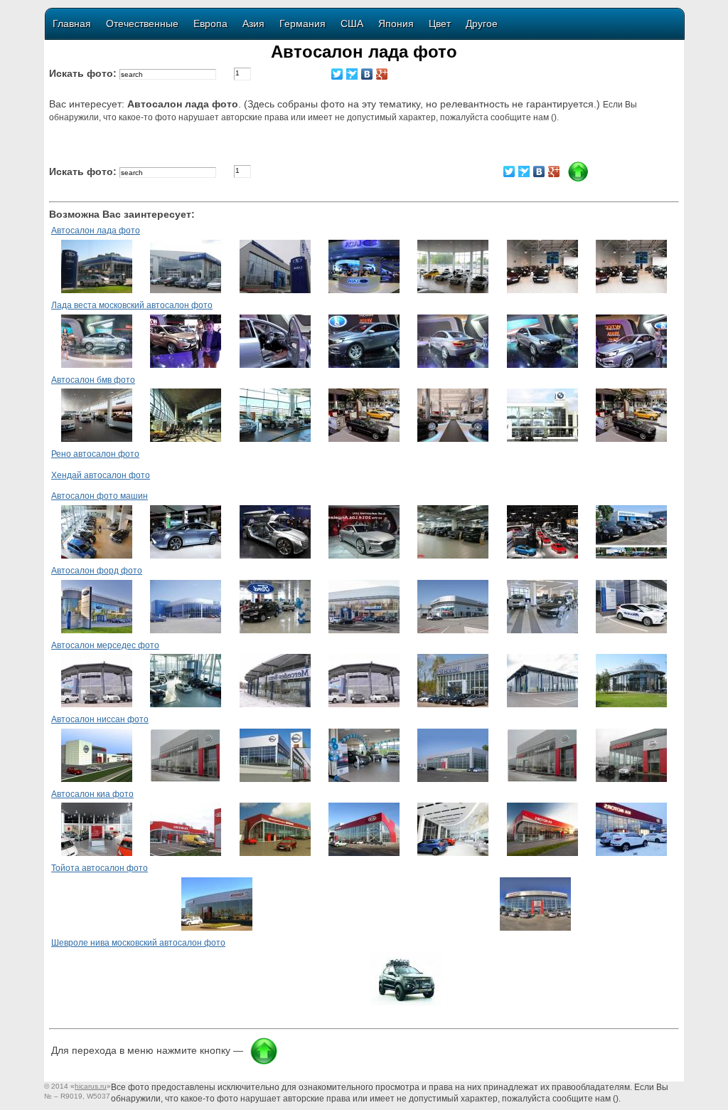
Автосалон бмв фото (93, 380)
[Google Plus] (382, 74)
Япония (396, 23)
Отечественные (142, 23)
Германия (302, 23)
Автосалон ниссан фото (100, 719)
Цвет (440, 23)
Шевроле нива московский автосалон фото (138, 943)
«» (90, 1086)
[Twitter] (337, 74)
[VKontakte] (367, 74)
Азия (253, 23)
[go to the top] (264, 1062)
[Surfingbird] (352, 74)
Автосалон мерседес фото (105, 645)
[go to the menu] (578, 179)
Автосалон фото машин (99, 496)
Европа (210, 23)
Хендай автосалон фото (100, 475)
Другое (482, 23)
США (352, 23)
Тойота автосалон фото (99, 868)
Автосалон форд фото (96, 571)
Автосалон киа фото (92, 794)
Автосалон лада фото (95, 231)
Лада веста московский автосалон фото (132, 305)
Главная (72, 23)
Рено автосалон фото (95, 454)
